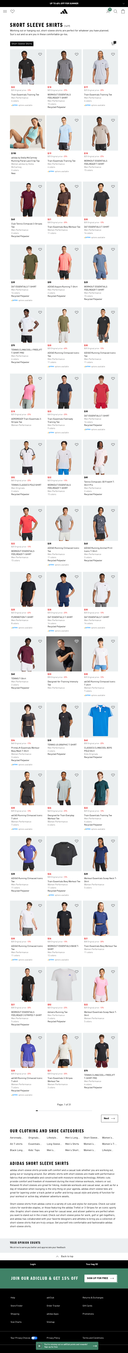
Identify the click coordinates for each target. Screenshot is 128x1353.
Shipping (15, 1314)
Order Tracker (53, 1306)
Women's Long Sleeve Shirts (90, 1144)
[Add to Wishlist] (40, 55)
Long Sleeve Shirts (53, 1144)
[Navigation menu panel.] (5, 11)
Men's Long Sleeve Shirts (72, 1138)
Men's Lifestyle (51, 1150)
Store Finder (17, 1306)
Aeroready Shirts (15, 1138)
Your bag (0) (92, 1264)
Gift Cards (87, 1306)
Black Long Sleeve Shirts (17, 1150)
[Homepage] (64, 12)
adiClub (50, 1298)
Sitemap (51, 1322)
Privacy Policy (53, 1338)
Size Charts (16, 1322)
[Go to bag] (123, 11)
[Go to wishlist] (12, 11)
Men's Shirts (72, 1144)
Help (13, 1298)
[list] (59, 43)
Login (33, 1264)
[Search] (115, 11)
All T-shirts (16, 1144)
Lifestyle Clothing (51, 1138)
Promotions (88, 1314)
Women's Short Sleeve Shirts (109, 1138)
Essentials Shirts (34, 1144)
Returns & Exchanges (93, 1298)
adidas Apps (53, 1314)
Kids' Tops (34, 1150)
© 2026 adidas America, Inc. (64, 1349)
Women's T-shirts (108, 1144)
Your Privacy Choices (20, 1338)
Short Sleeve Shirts (90, 1138)
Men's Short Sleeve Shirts (72, 1150)
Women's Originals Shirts (89, 1150)
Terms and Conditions (93, 1338)
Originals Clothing (33, 1138)
